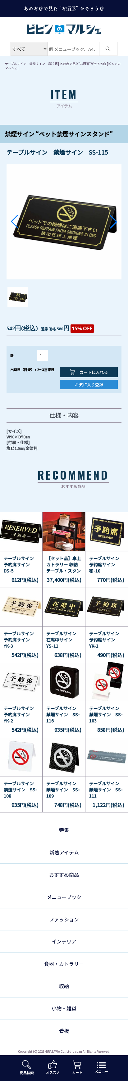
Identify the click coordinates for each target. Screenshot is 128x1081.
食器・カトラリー (64, 963)
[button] (14, 221)
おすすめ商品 (64, 874)
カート (77, 1072)
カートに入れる (93, 372)
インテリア (64, 941)
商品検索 (27, 1072)
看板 (64, 1030)
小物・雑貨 (64, 1008)
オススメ (53, 1072)
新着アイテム (64, 852)
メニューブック (64, 897)
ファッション (64, 919)
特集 (64, 830)
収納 (64, 986)
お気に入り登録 (89, 384)
